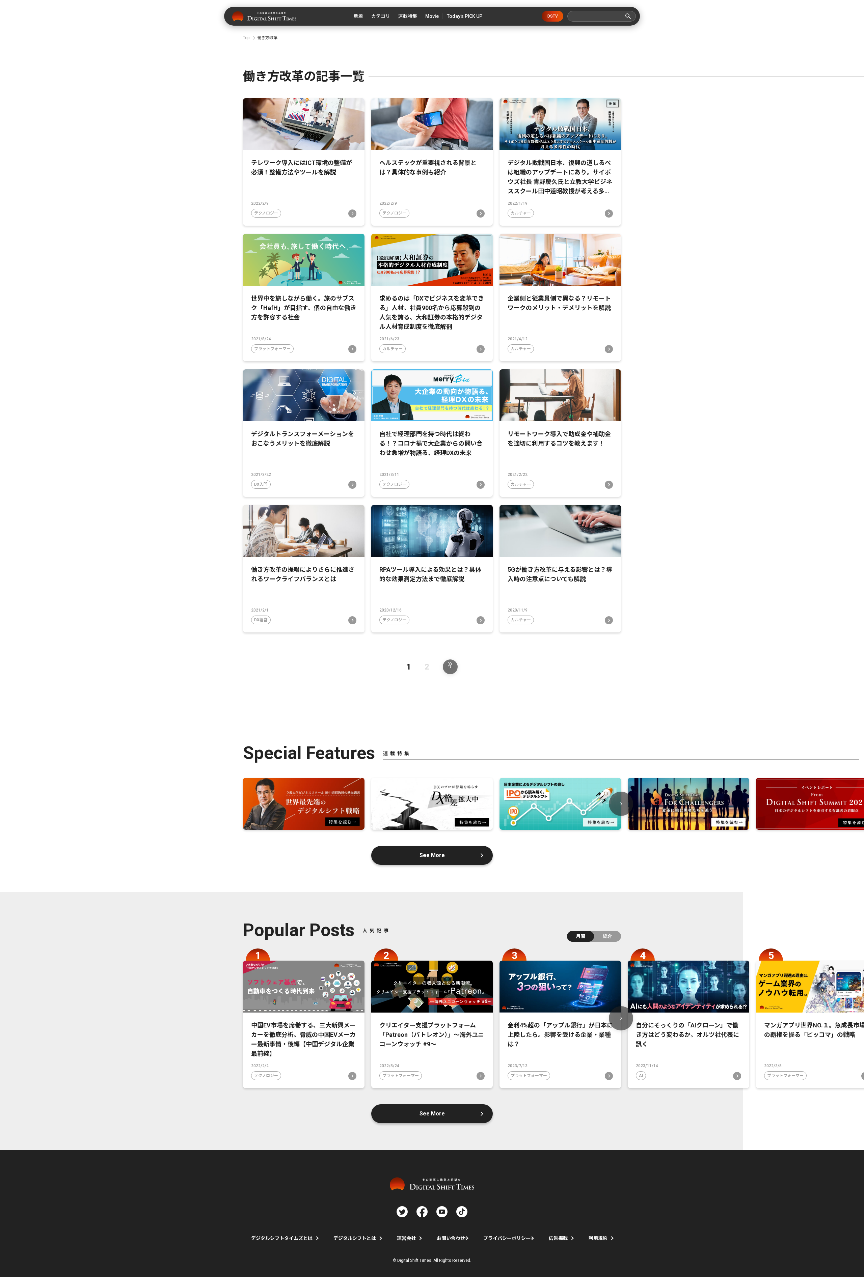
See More (432, 855)
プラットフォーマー (272, 348)
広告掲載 (558, 1238)
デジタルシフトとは (354, 1238)
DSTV (552, 16)
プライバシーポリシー (507, 1238)
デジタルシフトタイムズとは (282, 1238)
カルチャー (521, 213)
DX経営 (261, 620)
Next (621, 804)
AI (641, 1075)
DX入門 (261, 484)
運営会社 (406, 1238)
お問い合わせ (451, 1238)
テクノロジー (266, 213)
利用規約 (598, 1238)
